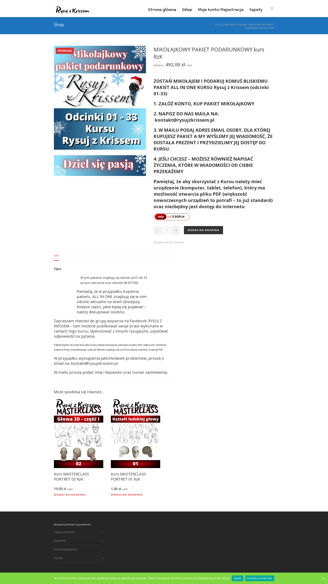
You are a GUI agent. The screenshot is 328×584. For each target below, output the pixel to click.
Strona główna (162, 9)
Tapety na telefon (64, 532)
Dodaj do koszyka (203, 230)
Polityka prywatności (65, 549)
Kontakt (58, 558)
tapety (256, 9)
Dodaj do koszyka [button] (69, 494)
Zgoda (237, 578)
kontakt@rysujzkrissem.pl (94, 363)
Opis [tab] (56, 255)
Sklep (187, 9)
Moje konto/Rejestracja (221, 9)
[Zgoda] (323, 578)
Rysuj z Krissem (175, 242)
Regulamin (60, 540)
